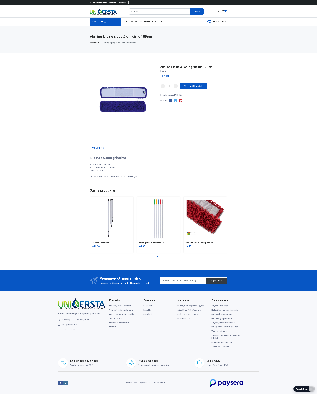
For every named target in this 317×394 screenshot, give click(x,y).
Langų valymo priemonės (222, 314)
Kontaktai (157, 21)
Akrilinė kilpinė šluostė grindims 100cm (186, 67)
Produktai (145, 21)
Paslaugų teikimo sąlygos (188, 314)
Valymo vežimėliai (219, 331)
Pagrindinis (131, 21)
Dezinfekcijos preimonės (222, 318)
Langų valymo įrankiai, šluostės (224, 327)
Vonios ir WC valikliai (220, 346)
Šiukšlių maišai (115, 318)
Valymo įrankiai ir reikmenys (121, 310)
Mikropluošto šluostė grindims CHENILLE (204, 243)
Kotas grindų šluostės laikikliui (153, 243)
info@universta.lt (69, 325)
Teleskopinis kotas (100, 243)
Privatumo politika (185, 318)
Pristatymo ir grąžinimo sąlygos (190, 306)
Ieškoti (197, 11)
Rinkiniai (112, 327)
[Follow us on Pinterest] (180, 100)
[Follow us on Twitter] (175, 100)
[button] (157, 257)
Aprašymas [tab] (98, 148)
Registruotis (216, 280)
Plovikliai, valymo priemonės (121, 306)
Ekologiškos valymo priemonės (224, 310)
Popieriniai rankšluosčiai (221, 342)
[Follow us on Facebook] (170, 100)
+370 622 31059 (220, 21)
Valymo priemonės (219, 306)
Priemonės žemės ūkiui (119, 322)
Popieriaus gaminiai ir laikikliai (121, 314)
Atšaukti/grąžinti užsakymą (189, 310)
